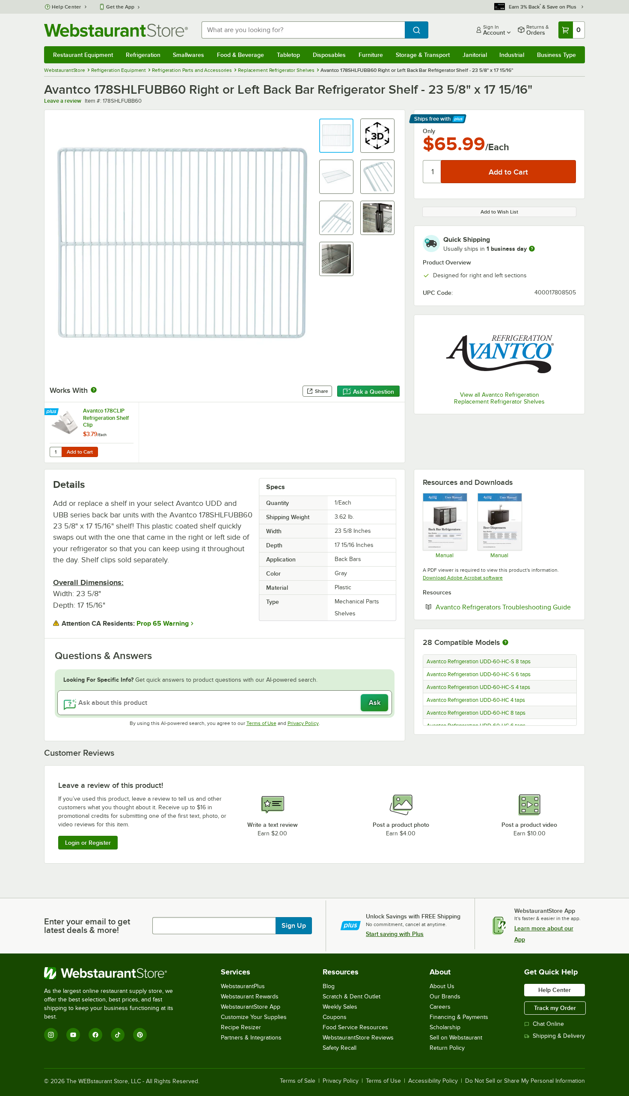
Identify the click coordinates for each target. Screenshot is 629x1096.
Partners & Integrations (251, 1037)
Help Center (66, 7)
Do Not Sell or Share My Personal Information (525, 1081)
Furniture (371, 54)
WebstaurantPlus (243, 986)
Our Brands (445, 996)
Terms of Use (261, 723)
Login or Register (88, 842)
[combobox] (303, 30)
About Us (442, 986)
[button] (336, 136)
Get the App (120, 7)
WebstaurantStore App (250, 1007)
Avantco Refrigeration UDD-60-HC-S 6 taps (479, 674)
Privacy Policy (303, 723)
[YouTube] (73, 1035)
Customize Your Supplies (254, 1017)
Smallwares (188, 54)
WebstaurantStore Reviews (358, 1037)
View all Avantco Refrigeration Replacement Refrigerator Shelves (499, 398)
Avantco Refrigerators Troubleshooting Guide (506, 607)
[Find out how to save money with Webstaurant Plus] (52, 412)
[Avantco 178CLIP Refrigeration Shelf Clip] (92, 432)
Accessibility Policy (433, 1081)
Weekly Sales (340, 1007)
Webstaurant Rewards (250, 996)
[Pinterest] (140, 1035)
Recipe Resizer (241, 1027)
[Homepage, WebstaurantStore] (116, 30)
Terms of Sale (297, 1081)
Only (429, 131)
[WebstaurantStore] (114, 973)
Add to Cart (80, 452)
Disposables (329, 54)
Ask (374, 703)
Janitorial (475, 54)
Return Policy (447, 1048)
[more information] (532, 248)
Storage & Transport (423, 54)
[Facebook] (95, 1035)
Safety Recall (339, 1048)
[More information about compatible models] (505, 643)
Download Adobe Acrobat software (463, 578)
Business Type (556, 54)
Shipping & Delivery (559, 1036)
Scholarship (445, 1027)
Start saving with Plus (395, 933)
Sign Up (294, 926)
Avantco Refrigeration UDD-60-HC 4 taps (476, 700)
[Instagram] (51, 1035)
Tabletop (288, 54)
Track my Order (555, 1007)
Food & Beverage (240, 54)
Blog (329, 986)
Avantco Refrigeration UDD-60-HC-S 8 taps (479, 662)
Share (321, 391)
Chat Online (548, 1024)
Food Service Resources (355, 1027)
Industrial (511, 54)
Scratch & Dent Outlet (351, 996)
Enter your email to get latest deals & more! (87, 925)
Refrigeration (143, 54)
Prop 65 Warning (162, 623)
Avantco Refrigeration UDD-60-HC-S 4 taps (478, 687)
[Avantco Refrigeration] (499, 354)
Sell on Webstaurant (456, 1037)
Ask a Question (373, 391)
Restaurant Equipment (83, 54)
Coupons (335, 1017)
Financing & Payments (459, 1017)
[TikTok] (118, 1035)
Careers (440, 1007)
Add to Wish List (499, 212)
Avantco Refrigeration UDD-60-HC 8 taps (476, 713)
